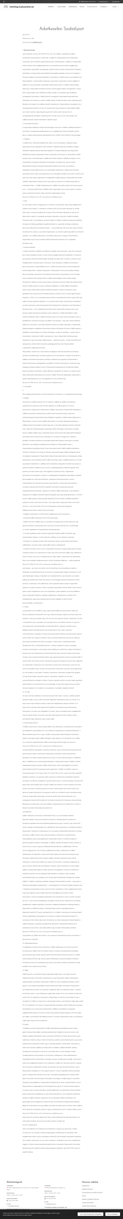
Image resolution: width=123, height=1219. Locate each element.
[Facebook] (4, 1)
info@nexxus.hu (37, 42)
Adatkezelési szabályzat (89, 1206)
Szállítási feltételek (87, 1189)
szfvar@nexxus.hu (103, 1)
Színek (84, 1196)
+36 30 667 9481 (116, 1)
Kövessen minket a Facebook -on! (56, 1207)
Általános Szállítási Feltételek (90, 1199)
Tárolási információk (88, 1202)
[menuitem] (51, 7)
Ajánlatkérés (85, 1185)
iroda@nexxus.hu (51, 1204)
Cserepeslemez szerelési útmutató (92, 1192)
